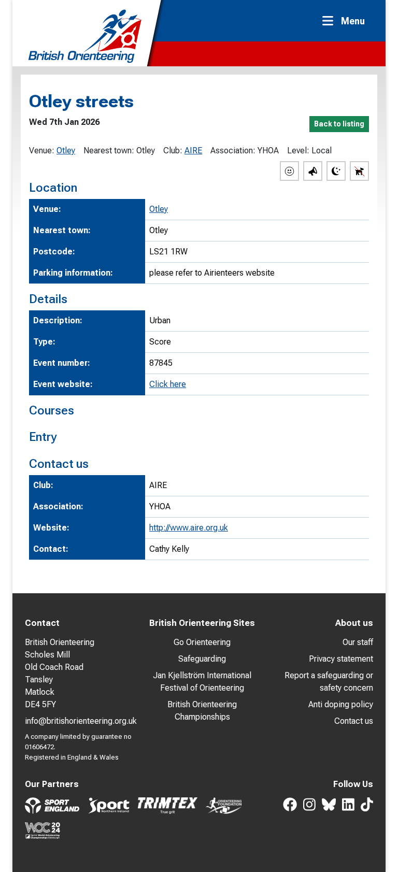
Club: (172, 150)
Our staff (358, 642)
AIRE (193, 150)
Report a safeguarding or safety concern (329, 681)
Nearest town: (108, 150)
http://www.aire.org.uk (188, 528)
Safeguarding (202, 659)
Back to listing (339, 124)
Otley (65, 150)
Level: (298, 150)
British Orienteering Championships (202, 710)
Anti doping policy (340, 704)
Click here (167, 384)
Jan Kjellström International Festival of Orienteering (202, 681)
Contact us (353, 721)
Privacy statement (341, 659)
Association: (232, 150)
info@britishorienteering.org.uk (81, 721)
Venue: (41, 150)
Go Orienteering (202, 642)
